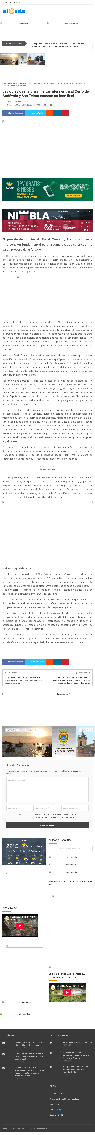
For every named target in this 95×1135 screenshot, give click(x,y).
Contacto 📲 (55, 1109)
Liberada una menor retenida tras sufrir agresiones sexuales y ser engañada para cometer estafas (23, 680)
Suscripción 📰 (56, 1115)
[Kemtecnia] (47, 466)
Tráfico (22, 83)
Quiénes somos (57, 1093)
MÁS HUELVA (13, 83)
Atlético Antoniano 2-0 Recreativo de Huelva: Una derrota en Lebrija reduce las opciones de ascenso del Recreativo (71, 680)
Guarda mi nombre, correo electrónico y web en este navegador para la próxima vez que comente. (58, 815)
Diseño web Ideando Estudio (39, 1128)
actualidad (7, 101)
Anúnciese (54, 1104)
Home (4, 83)
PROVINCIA (17, 101)
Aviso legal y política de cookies (64, 1099)
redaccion (41, 105)
